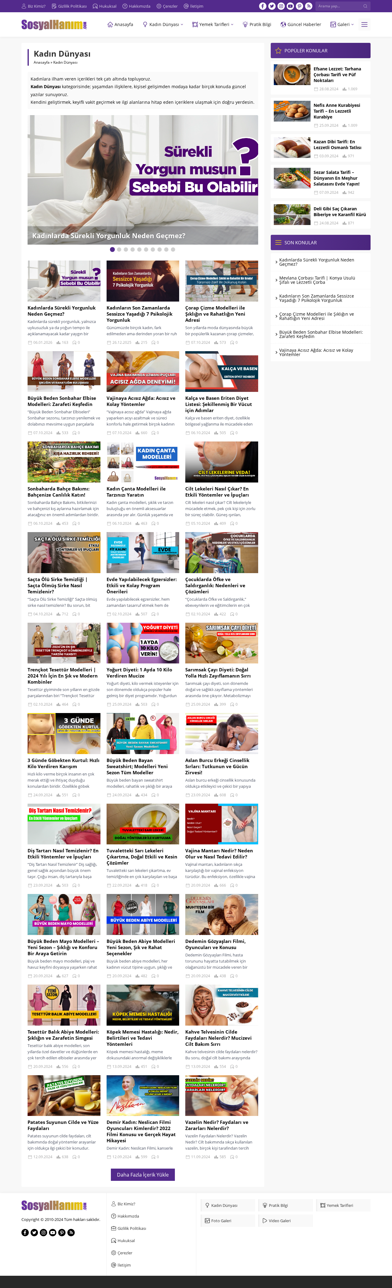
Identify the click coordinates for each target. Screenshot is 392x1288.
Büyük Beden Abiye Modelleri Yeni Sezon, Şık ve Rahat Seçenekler (141, 947)
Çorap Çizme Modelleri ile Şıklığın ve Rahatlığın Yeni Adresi (215, 314)
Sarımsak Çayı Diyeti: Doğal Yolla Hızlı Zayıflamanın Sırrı (218, 673)
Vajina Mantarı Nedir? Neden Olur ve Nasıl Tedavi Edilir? (219, 853)
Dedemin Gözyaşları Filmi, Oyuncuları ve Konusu (215, 944)
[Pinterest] (299, 6)
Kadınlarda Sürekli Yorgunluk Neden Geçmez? (62, 311)
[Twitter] (272, 6)
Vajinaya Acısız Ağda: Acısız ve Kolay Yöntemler (141, 401)
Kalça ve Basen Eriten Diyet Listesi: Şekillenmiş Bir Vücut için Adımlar (218, 404)
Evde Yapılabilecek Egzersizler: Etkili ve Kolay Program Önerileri (142, 585)
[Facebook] (262, 6)
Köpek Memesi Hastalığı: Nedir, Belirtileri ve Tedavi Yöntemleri (143, 1038)
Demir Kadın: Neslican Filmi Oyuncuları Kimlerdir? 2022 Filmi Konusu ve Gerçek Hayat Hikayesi (141, 1131)
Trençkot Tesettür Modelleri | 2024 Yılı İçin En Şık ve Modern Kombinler (63, 676)
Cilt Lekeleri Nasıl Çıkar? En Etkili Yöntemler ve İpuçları (217, 492)
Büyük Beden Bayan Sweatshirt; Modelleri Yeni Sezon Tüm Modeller (137, 766)
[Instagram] (281, 6)
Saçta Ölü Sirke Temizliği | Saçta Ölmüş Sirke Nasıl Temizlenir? (58, 585)
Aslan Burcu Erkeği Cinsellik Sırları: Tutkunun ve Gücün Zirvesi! (217, 766)
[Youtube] (290, 6)
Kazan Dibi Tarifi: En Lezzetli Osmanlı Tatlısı (337, 144)
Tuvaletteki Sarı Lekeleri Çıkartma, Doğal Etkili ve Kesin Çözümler (142, 856)
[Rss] (308, 6)
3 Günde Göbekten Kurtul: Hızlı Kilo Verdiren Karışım (64, 763)
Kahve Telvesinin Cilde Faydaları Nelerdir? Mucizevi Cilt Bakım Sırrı (218, 1038)
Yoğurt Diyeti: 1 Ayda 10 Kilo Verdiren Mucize (139, 673)
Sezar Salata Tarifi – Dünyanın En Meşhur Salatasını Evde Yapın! (337, 178)
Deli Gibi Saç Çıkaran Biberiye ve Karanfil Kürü (340, 211)
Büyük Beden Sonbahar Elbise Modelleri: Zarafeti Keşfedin (62, 401)
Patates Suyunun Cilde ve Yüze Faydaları (63, 1125)
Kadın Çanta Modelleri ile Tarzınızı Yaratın (136, 492)
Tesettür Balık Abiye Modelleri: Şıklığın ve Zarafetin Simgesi (63, 1035)
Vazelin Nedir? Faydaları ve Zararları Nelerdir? (216, 1125)
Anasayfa (42, 62)
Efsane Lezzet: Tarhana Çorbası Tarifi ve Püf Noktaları (337, 74)
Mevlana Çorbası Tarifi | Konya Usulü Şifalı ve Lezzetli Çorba (317, 280)
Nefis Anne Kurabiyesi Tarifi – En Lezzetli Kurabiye (337, 111)
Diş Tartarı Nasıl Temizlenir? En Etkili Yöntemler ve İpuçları (63, 853)
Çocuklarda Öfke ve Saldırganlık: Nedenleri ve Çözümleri (215, 585)
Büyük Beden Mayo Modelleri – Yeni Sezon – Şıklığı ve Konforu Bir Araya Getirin (63, 947)
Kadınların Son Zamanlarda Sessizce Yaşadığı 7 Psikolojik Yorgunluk (127, 231)
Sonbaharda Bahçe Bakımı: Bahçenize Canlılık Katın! (58, 492)
